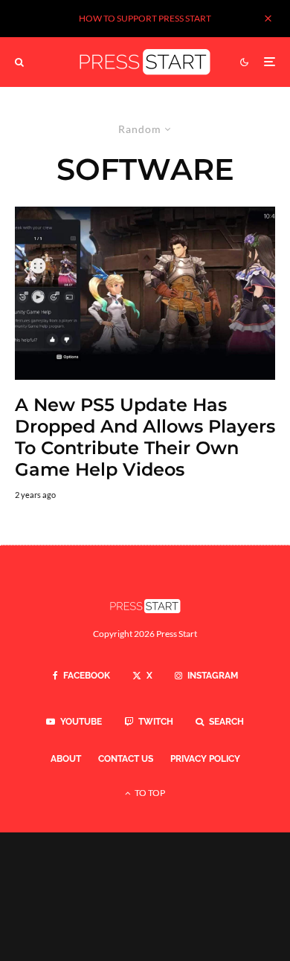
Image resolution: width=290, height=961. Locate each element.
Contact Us (125, 759)
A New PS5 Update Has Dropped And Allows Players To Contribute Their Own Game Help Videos (145, 437)
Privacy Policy (205, 759)
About (66, 759)
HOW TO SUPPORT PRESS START (145, 18)
